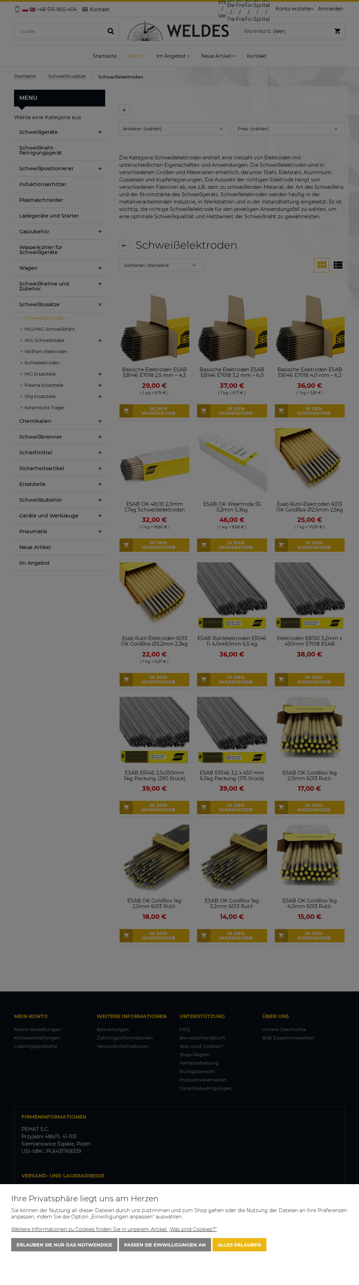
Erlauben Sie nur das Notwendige (64, 1245)
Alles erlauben (239, 1245)
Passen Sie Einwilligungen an (165, 1245)
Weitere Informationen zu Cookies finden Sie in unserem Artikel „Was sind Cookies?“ (114, 1229)
